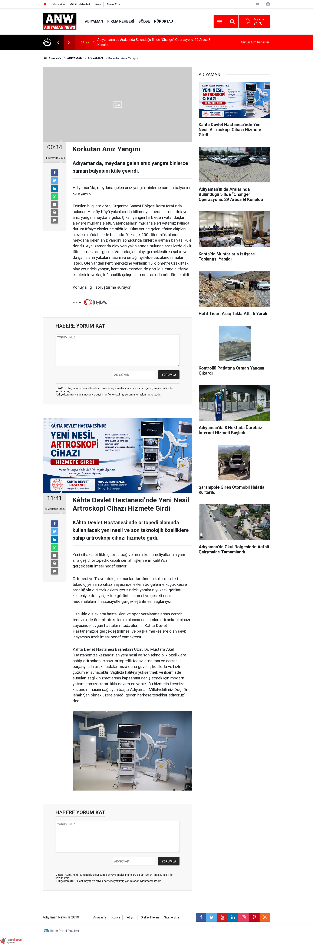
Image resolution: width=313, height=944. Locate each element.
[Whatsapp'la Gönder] (54, 196)
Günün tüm (255, 42)
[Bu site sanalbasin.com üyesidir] (11, 940)
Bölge (144, 21)
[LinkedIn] (54, 188)
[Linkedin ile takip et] (233, 917)
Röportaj (163, 21)
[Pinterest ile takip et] (254, 917)
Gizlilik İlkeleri (150, 917)
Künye (116, 917)
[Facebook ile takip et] (201, 917)
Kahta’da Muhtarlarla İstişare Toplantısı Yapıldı (131, 42)
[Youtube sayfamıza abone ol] (222, 917)
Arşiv (98, 4)
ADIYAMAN (94, 21)
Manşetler (59, 4)
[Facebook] (54, 172)
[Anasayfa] (45, 4)
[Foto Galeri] (268, 4)
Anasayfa (99, 917)
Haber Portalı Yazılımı (64, 931)
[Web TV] (257, 4)
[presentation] (58, 42)
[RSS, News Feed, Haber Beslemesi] (265, 917)
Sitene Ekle (113, 4)
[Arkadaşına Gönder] (54, 204)
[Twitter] (54, 180)
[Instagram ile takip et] (243, 917)
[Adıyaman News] (59, 21)
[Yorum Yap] (54, 220)
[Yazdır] (54, 212)
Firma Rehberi (120, 21)
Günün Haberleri (80, 4)
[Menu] (220, 22)
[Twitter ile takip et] (211, 917)
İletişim (130, 917)
